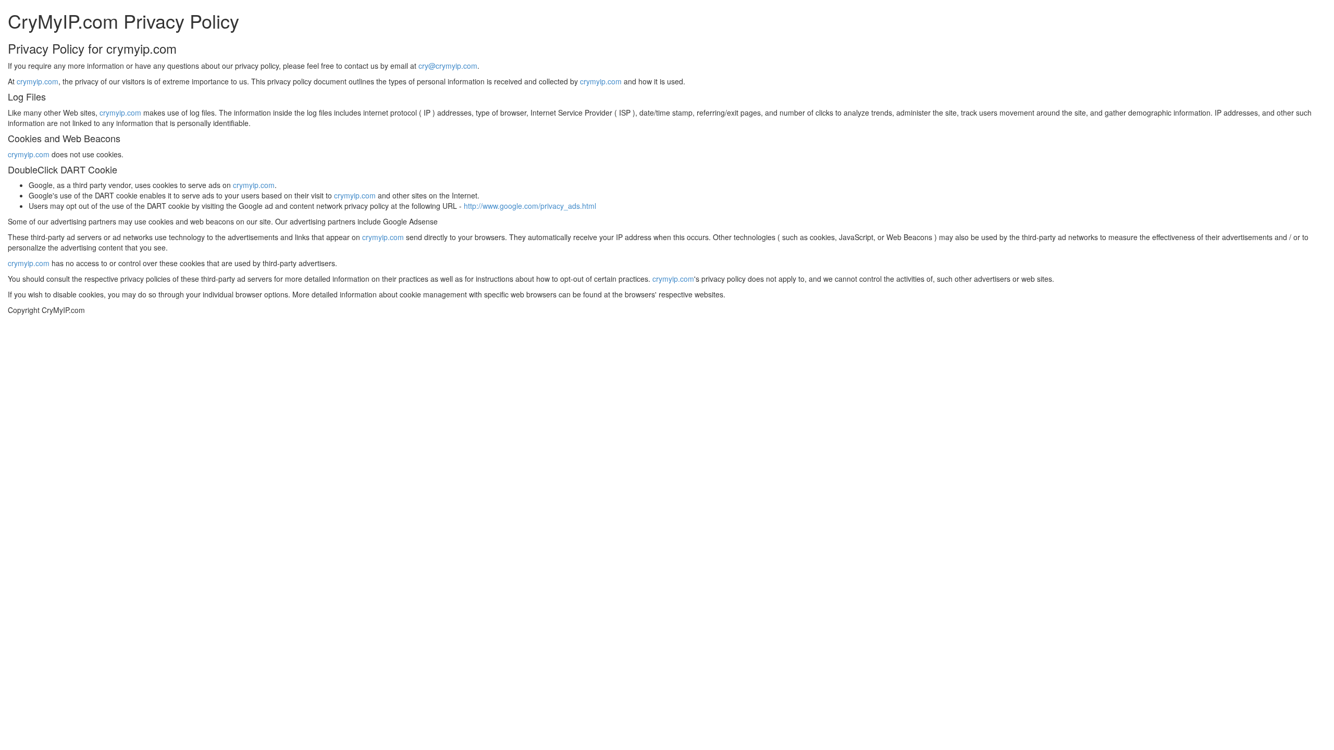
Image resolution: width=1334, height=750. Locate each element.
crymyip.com (37, 81)
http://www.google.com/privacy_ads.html (530, 206)
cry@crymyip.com (447, 65)
